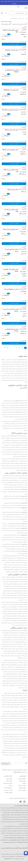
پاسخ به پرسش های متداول (7, 784)
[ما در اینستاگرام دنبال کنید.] (24, 802)
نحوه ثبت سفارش (22, 785)
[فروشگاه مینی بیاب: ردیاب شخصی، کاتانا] (13, 8)
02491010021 (4, 770)
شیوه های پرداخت (22, 778)
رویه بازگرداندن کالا (8, 788)
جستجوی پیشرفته (5, 24)
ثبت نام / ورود (6, 13)
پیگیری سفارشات (8, 792)
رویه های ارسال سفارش (22, 782)
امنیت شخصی (21, 18)
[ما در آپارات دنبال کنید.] (20, 802)
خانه (26, 18)
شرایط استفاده (9, 781)
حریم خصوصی (9, 778)
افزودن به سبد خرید (14, 44)
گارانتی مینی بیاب (22, 790)
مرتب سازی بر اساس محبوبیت (18, 24)
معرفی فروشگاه (22, 788)
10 (7, 348)
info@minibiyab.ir (17, 772)
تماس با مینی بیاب (8, 790)
